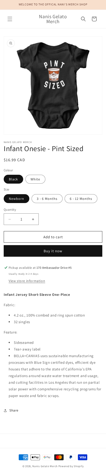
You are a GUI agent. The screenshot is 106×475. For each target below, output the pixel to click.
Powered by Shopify (71, 466)
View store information (27, 281)
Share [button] (13, 410)
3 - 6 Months (47, 198)
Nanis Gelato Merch (45, 466)
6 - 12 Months (81, 198)
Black (13, 179)
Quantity (10, 209)
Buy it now (53, 251)
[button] (9, 19)
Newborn (16, 198)
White (35, 179)
